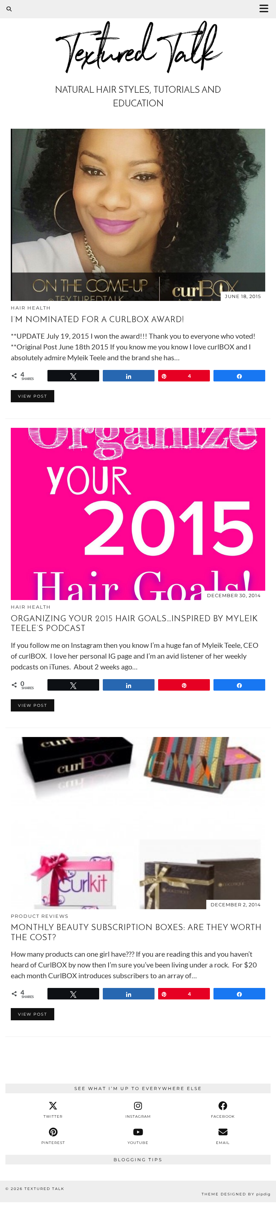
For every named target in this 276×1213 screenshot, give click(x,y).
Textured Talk (44, 1188)
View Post (32, 396)
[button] (266, 9)
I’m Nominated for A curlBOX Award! (97, 320)
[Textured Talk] (138, 40)
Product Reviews (40, 916)
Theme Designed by (236, 1194)
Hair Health (31, 308)
